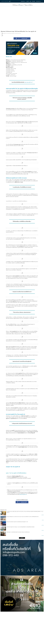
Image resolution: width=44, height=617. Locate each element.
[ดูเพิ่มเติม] (22, 536)
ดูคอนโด (27, 1)
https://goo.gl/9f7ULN (28, 82)
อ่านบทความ (23, 1)
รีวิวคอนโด (33, 1)
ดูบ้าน (30, 1)
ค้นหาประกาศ (38, 1)
